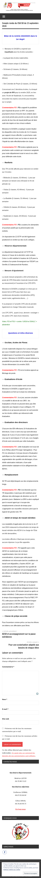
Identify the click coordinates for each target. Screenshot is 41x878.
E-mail (5, 709)
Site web (5, 719)
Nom (4, 699)
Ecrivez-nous (20, 809)
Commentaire (8, 667)
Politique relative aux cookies (11, 869)
